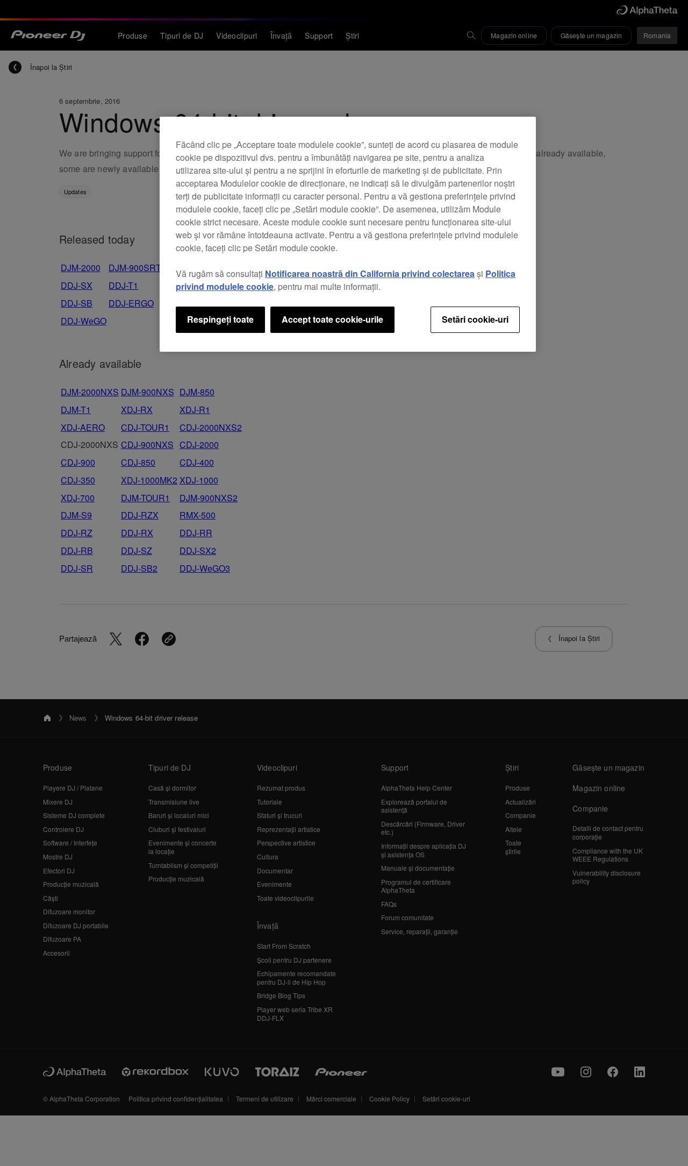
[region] (348, 234)
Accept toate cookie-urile (332, 319)
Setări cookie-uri (475, 319)
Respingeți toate (220, 319)
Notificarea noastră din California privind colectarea (370, 273)
